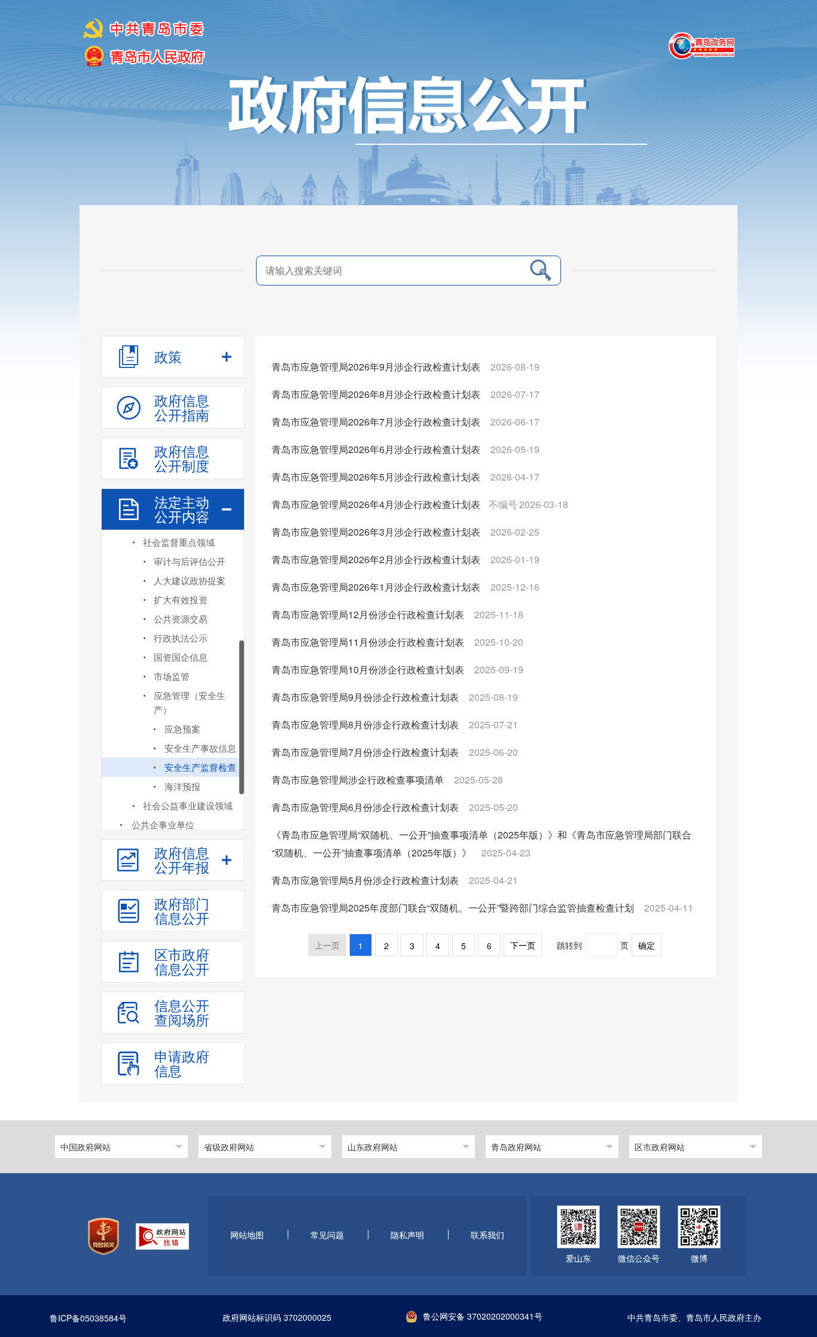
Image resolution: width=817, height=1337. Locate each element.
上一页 (327, 945)
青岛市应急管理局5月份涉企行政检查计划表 (366, 880)
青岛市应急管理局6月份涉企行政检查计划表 (366, 807)
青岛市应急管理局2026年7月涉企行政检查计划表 (377, 422)
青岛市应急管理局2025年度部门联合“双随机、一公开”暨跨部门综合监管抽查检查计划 (454, 907)
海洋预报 (182, 786)
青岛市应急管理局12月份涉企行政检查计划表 (369, 614)
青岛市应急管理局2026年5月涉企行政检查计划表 (377, 477)
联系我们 (487, 1235)
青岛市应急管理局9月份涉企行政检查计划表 (366, 697)
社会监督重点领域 (179, 542)
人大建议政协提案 (189, 580)
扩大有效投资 (181, 599)
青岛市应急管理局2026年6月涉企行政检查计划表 (377, 449)
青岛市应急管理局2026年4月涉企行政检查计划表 (377, 504)
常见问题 (327, 1235)
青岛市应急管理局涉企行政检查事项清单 (359, 779)
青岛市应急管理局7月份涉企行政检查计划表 (366, 752)
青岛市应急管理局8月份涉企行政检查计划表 (366, 724)
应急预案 (182, 728)
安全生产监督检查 (200, 767)
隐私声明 (407, 1235)
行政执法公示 (181, 637)
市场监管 (172, 676)
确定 (646, 945)
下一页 (522, 945)
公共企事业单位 (163, 824)
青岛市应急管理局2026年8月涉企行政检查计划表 (377, 394)
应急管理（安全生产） (189, 702)
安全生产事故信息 (200, 748)
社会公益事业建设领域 (188, 805)
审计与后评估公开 (189, 561)
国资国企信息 (181, 657)
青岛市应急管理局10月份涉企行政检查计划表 (369, 669)
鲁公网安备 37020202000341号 (482, 1316)
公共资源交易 (181, 618)
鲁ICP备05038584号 (88, 1318)
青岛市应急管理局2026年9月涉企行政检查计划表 (377, 366)
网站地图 (247, 1235)
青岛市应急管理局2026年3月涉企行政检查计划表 (377, 532)
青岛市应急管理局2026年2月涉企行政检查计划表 (377, 559)
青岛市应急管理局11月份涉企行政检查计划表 (369, 642)
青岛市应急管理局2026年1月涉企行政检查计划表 (377, 587)
